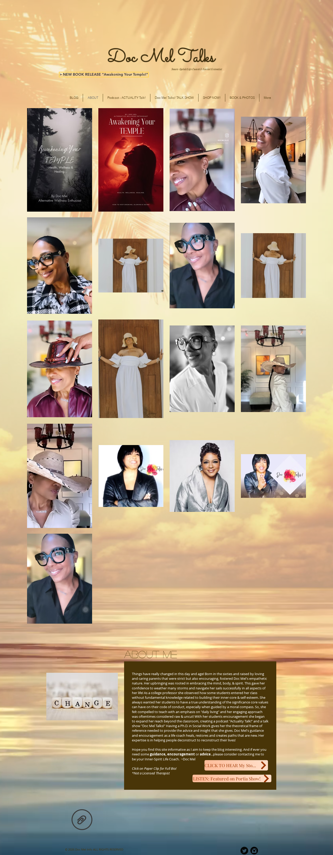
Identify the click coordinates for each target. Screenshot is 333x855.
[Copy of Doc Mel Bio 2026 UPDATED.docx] (82, 820)
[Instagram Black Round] (254, 850)
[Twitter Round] (244, 850)
